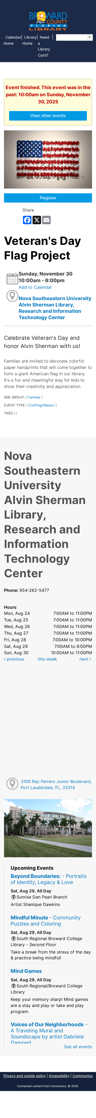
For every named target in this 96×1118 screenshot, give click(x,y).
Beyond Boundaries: (49, 879)
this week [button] (47, 659)
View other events (48, 115)
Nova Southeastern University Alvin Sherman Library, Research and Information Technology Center (55, 308)
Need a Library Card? (44, 46)
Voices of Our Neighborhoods (49, 1033)
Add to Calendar (35, 287)
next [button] (84, 659)
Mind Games (26, 971)
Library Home (29, 40)
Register (48, 197)
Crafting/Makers (42, 405)
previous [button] (15, 659)
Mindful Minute (46, 920)
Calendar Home (12, 40)
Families (34, 397)
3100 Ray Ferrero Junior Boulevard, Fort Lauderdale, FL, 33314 (56, 784)
